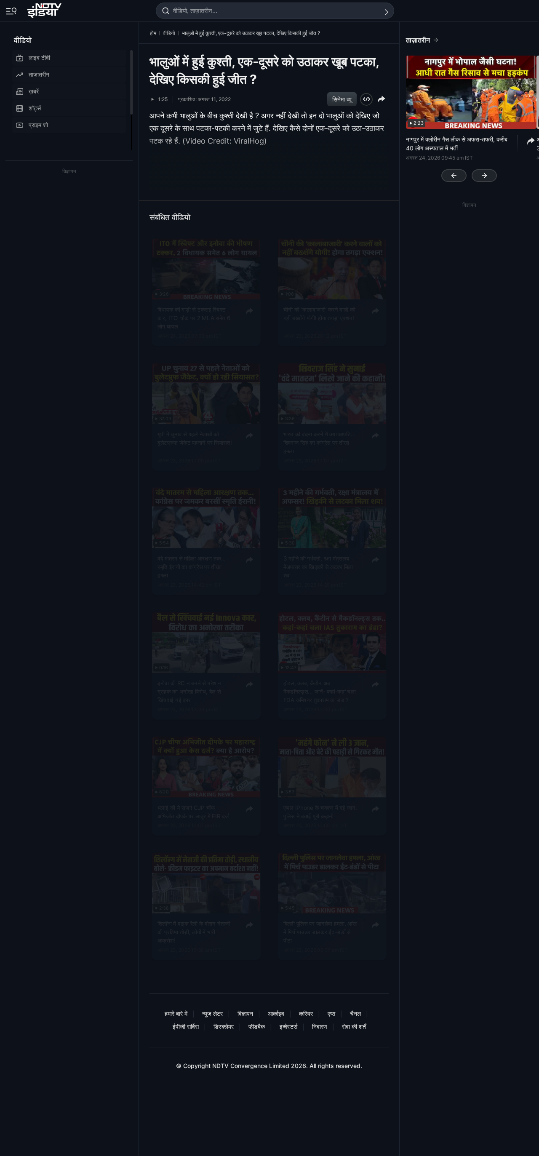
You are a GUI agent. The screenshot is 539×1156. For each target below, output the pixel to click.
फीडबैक (256, 1026)
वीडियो (23, 40)
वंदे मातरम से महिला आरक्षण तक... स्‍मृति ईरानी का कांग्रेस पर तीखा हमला (191, 567)
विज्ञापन (245, 1013)
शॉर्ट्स (35, 108)
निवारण (319, 1026)
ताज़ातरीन (39, 74)
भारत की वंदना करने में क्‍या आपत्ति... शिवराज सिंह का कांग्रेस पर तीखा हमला (319, 443)
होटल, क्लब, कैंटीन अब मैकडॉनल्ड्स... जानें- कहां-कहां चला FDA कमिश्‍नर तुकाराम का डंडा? (319, 692)
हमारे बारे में (176, 1013)
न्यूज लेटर (212, 1013)
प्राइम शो (38, 124)
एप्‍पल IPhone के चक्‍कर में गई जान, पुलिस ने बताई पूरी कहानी (320, 811)
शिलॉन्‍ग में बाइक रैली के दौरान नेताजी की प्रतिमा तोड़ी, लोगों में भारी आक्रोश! (193, 932)
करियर (306, 1013)
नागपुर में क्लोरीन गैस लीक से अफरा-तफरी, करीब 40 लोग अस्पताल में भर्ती (456, 144)
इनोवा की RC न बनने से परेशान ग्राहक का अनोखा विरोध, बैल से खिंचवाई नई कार (189, 692)
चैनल (355, 1013)
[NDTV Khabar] (45, 9)
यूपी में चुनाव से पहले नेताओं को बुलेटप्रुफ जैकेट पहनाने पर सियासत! (194, 438)
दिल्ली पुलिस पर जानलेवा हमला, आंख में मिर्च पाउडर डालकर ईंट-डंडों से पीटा (320, 932)
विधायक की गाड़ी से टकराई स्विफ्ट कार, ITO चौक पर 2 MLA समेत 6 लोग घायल (194, 318)
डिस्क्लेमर (223, 1026)
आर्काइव (276, 1013)
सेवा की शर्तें (354, 1026)
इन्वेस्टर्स (288, 1026)
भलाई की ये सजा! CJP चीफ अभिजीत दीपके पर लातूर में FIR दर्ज (193, 811)
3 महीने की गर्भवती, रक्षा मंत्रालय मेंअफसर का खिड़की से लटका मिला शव (318, 567)
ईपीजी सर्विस (186, 1026)
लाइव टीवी (39, 57)
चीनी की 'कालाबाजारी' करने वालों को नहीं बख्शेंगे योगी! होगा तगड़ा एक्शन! (319, 313)
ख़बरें (34, 91)
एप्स (331, 1013)
